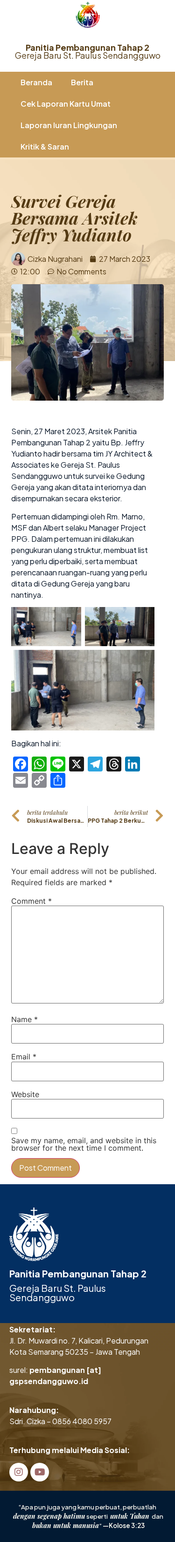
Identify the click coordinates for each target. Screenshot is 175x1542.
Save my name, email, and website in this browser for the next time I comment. (83, 1144)
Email (23, 1056)
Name (24, 1019)
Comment (31, 901)
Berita (82, 82)
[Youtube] (39, 1472)
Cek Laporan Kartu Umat (66, 104)
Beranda (36, 82)
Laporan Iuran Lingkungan (69, 125)
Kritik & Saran (45, 146)
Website (25, 1094)
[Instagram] (18, 1472)
